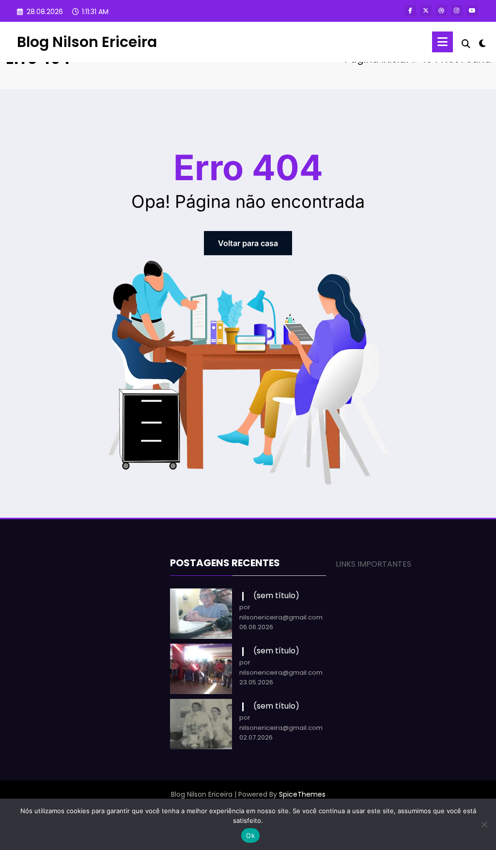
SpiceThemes (302, 794)
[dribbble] (441, 10)
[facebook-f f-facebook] (410, 10)
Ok (250, 835)
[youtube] (472, 10)
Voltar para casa (248, 243)
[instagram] (457, 10)
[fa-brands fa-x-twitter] (426, 10)
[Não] (484, 824)
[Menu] (442, 41)
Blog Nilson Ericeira (87, 41)
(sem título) (276, 595)
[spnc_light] (482, 42)
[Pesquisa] (466, 44)
